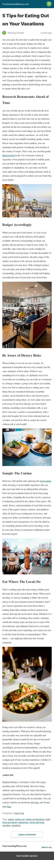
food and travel (9, 822)
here (37, 802)
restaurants (23, 822)
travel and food (37, 822)
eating (11, 819)
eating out (20, 819)
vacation (6, 825)
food (48, 819)
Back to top (47, 847)
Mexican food (8, 155)
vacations (16, 825)
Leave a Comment (27, 834)
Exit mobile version (27, 855)
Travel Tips (19, 813)
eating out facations (35, 819)
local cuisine (45, 480)
